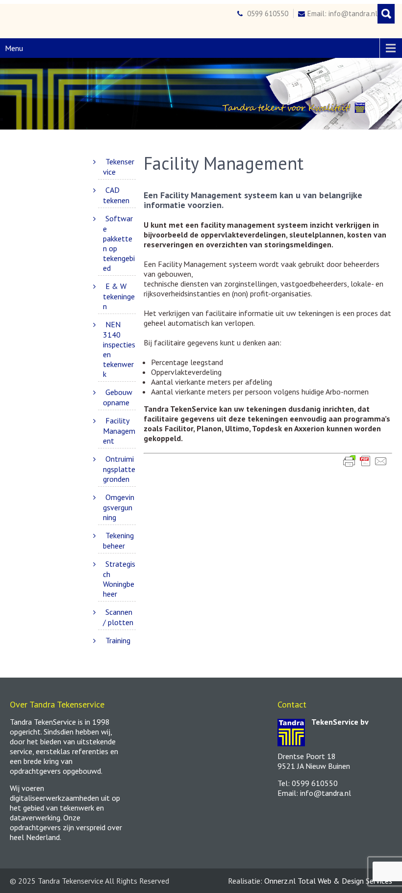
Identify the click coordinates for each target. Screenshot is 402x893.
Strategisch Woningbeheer (119, 579)
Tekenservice (118, 167)
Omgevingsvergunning (118, 507)
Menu (14, 48)
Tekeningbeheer (118, 540)
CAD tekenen (116, 195)
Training (117, 640)
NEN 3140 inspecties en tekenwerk (119, 349)
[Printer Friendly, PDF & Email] (365, 460)
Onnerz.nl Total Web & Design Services (328, 881)
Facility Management (119, 431)
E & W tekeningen (119, 296)
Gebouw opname (117, 397)
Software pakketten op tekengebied (119, 243)
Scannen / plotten (118, 617)
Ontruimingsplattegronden (119, 469)
